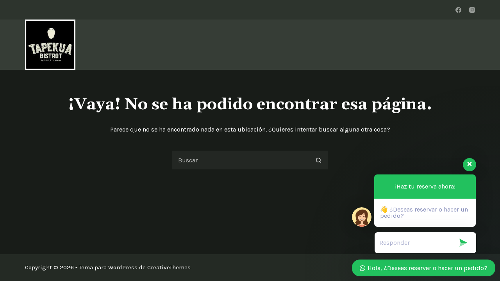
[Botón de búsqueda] (318, 160)
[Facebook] (458, 10)
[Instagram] (472, 10)
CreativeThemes (169, 267)
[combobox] (240, 160)
